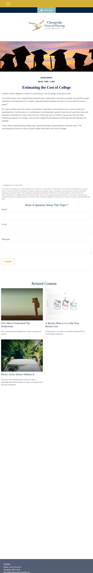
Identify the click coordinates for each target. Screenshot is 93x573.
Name (4, 209)
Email (4, 224)
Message (6, 239)
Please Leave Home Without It (17, 374)
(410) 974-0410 (15, 567)
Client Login (48, 10)
